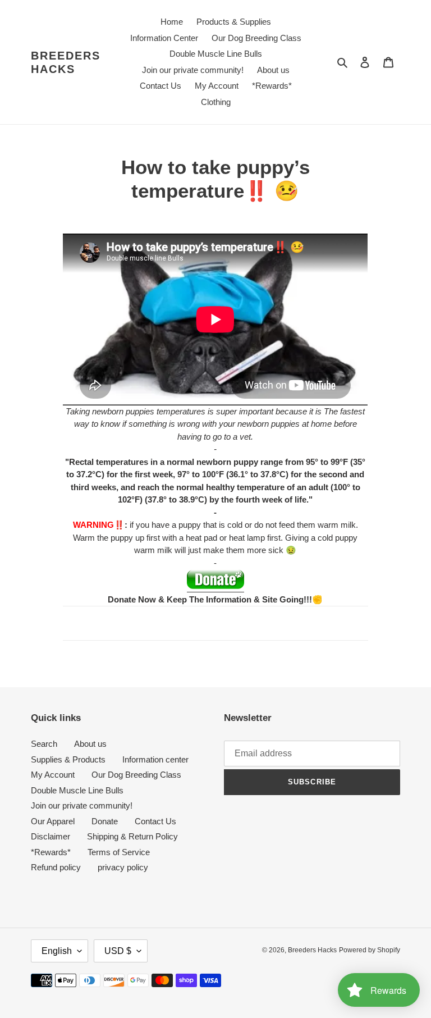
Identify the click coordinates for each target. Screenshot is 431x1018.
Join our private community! (81, 805)
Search (44, 743)
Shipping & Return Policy (132, 836)
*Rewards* (51, 852)
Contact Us (155, 821)
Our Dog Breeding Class (136, 774)
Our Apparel (53, 821)
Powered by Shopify (369, 950)
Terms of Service (119, 852)
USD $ (117, 951)
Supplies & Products (68, 759)
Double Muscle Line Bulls (77, 790)
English (57, 951)
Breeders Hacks (65, 62)
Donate (104, 821)
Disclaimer (50, 836)
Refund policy (56, 867)
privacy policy (123, 867)
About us (90, 743)
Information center (155, 759)
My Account (53, 774)
